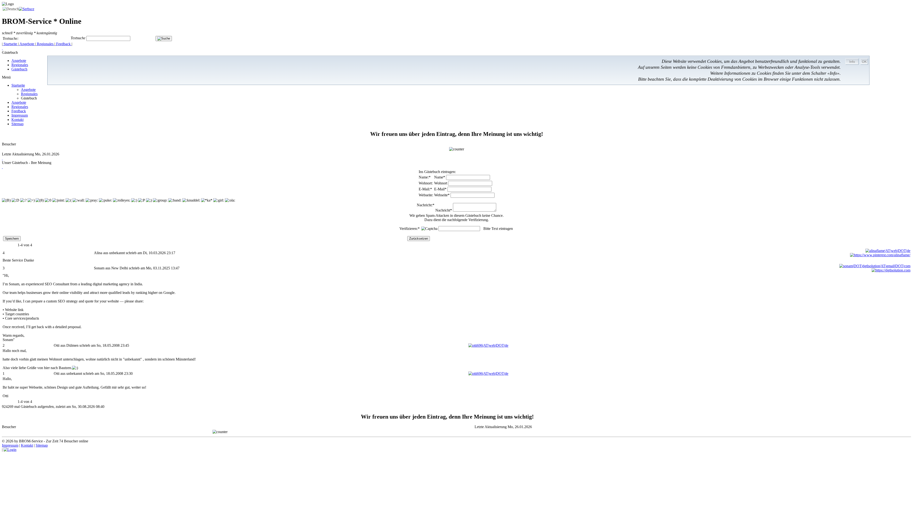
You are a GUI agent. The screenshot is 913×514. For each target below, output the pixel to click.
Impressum (19, 115)
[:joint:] (58, 200)
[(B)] (6, 200)
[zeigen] (2, 158)
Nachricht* (443, 210)
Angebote (27, 44)
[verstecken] (2, 48)
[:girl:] (218, 200)
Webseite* (442, 195)
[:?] (23, 200)
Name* (439, 177)
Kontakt (17, 120)
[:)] (134, 200)
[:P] (141, 200)
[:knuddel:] (191, 200)
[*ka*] (206, 200)
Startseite (10, 44)
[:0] (48, 200)
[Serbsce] (26, 9)
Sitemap (17, 124)
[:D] (15, 200)
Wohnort (440, 183)
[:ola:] (230, 200)
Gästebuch (19, 69)
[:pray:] (92, 200)
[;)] (149, 200)
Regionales (45, 44)
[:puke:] (105, 200)
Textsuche (78, 38)
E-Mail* (440, 189)
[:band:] (174, 200)
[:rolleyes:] (121, 200)
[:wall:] (79, 200)
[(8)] (40, 200)
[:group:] (160, 200)
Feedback (63, 44)
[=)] (31, 200)
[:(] (69, 200)
